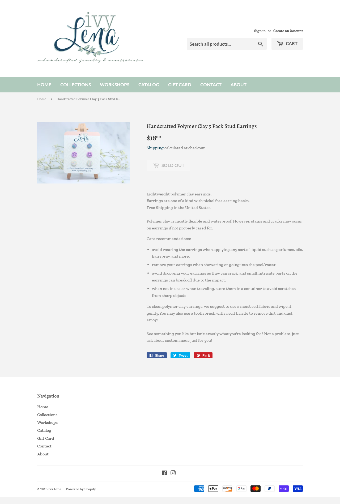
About (238, 84)
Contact (211, 84)
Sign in (260, 31)
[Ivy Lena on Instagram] (173, 473)
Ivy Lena (54, 489)
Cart (291, 43)
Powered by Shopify (81, 489)
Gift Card (179, 84)
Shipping (155, 147)
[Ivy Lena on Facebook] (164, 473)
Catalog (148, 84)
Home (44, 84)
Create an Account (288, 31)
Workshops (114, 84)
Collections (75, 84)
